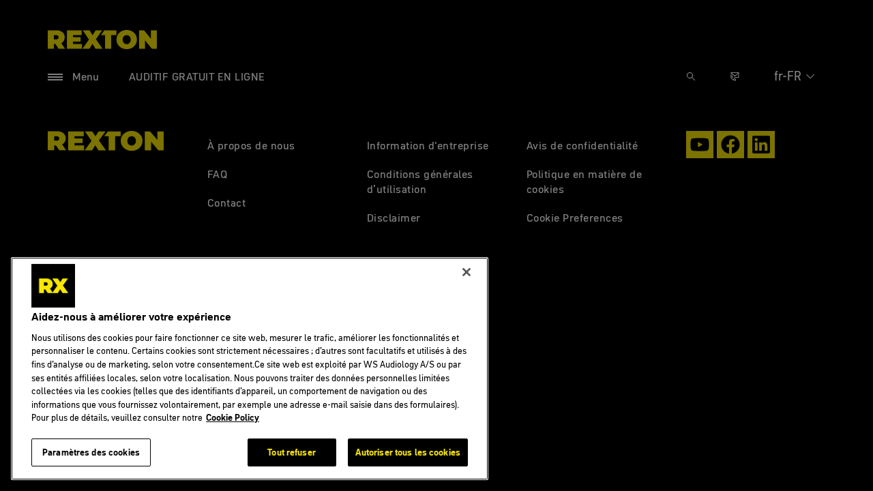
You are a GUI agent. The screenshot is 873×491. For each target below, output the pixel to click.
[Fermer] (467, 272)
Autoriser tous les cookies (407, 451)
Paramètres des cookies (91, 451)
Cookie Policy (232, 417)
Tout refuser (291, 451)
